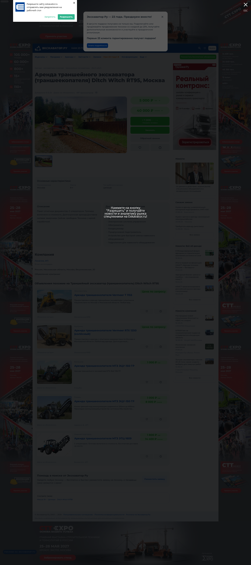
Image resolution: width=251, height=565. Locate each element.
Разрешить (66, 16)
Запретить (49, 16)
